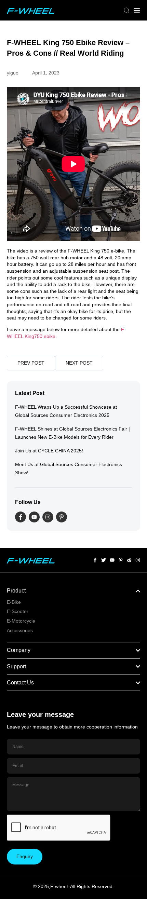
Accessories (20, 630)
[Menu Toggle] (136, 10)
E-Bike (14, 602)
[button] (126, 11)
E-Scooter (17, 611)
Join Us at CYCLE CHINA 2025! (49, 450)
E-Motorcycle (21, 621)
